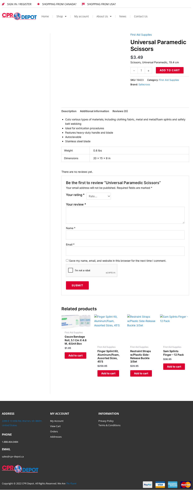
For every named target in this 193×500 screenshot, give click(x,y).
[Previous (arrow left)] (5, 498)
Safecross (144, 84)
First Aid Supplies (141, 34)
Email (70, 244)
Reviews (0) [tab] (120, 111)
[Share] (29, 493)
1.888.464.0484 (10, 441)
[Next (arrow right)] (17, 498)
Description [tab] (69, 111)
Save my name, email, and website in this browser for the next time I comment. (117, 260)
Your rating (75, 195)
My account (81, 16)
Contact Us (141, 16)
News (122, 16)
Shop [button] (60, 16)
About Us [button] (102, 16)
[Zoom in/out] (5, 493)
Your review (76, 204)
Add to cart (170, 70)
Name (70, 228)
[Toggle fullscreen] (17, 493)
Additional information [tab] (94, 111)
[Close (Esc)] (41, 493)
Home (45, 16)
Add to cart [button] (75, 355)
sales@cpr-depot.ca (13, 456)
